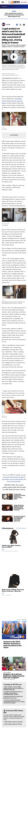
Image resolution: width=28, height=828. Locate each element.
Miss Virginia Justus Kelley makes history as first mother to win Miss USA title (13, 688)
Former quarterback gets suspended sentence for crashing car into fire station (13, 701)
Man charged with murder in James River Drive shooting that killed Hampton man (14, 15)
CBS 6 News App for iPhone (13, 724)
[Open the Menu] (2, 2)
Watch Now (23, 2)
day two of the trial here (16, 479)
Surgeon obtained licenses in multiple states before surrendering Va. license (13, 693)
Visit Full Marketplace (21, 528)
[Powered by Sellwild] (24, 619)
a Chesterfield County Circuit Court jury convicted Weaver (12, 101)
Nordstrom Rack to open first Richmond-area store (13, 697)
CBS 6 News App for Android (13, 722)
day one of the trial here (14, 481)
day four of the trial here (11, 477)
